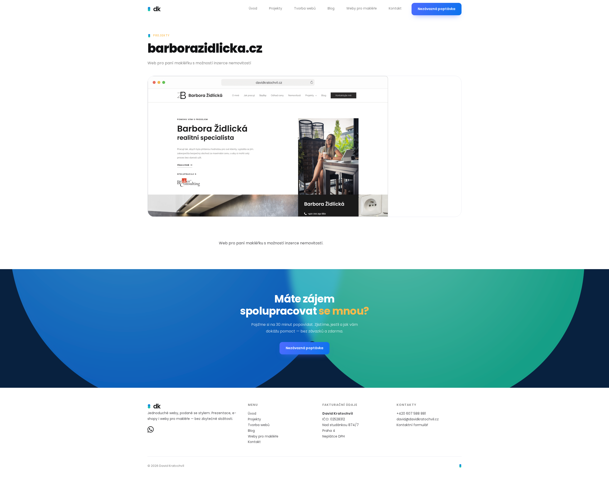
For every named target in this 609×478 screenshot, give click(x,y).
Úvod (252, 413)
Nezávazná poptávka (436, 8)
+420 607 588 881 (411, 413)
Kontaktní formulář (412, 425)
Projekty (254, 419)
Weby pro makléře (263, 436)
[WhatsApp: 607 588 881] (150, 429)
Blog (251, 430)
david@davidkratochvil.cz (418, 419)
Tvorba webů (259, 425)
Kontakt (254, 441)
